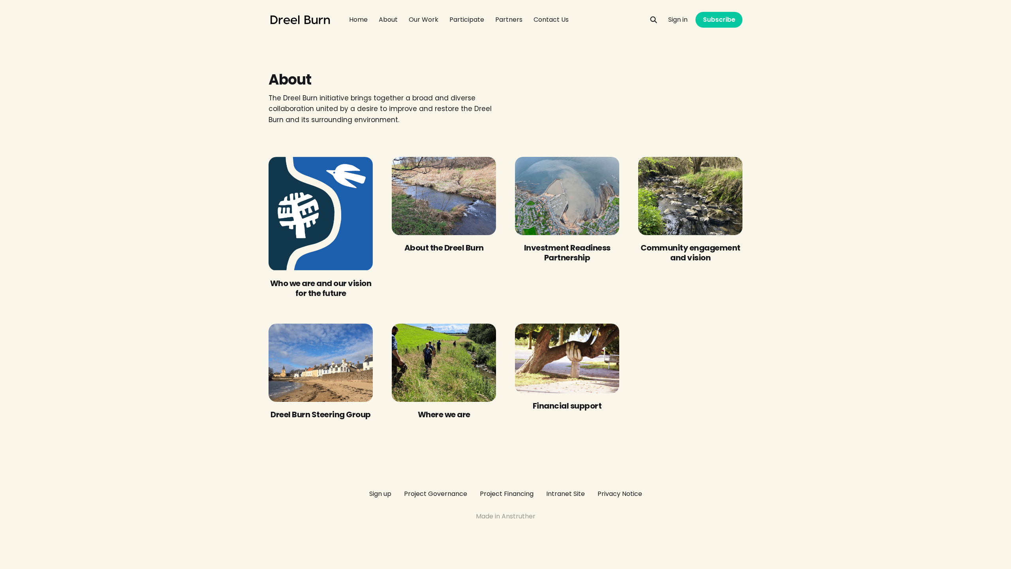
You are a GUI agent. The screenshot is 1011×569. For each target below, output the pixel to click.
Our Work (423, 19)
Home (358, 19)
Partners (508, 19)
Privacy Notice (620, 493)
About (388, 19)
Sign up (380, 493)
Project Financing (507, 493)
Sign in (678, 19)
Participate (466, 19)
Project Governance (435, 493)
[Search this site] (654, 20)
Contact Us (551, 19)
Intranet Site (565, 493)
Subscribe (719, 19)
